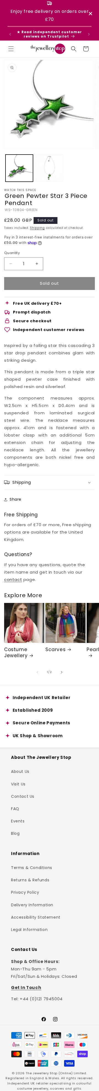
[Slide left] (37, 672)
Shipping (37, 228)
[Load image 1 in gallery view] (19, 168)
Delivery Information (32, 905)
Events (18, 821)
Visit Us (18, 784)
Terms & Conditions (31, 867)
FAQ (15, 808)
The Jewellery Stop (41, 1073)
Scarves (55, 649)
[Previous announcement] (10, 34)
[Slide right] (62, 672)
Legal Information (29, 929)
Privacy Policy (25, 892)
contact (13, 579)
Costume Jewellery (16, 652)
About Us (20, 771)
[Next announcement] (89, 34)
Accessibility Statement (36, 917)
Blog (15, 833)
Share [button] (15, 499)
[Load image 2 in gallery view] (49, 168)
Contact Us (22, 796)
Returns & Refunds (30, 880)
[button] (11, 49)
